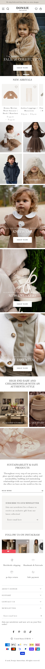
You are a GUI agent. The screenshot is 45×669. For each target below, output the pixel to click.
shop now (22, 368)
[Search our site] (7, 9)
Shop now (22, 68)
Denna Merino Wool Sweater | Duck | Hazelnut (10, 110)
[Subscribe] (37, 519)
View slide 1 (19, 73)
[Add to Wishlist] (16, 87)
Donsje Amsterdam (18, 661)
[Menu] (3, 9)
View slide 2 (26, 73)
